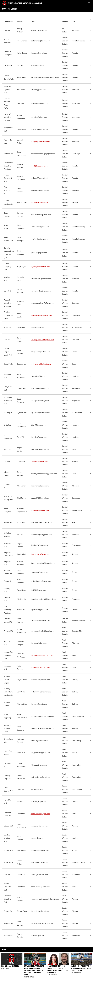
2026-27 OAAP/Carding (10, 966)
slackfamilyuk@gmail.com (40, 554)
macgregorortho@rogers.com (42, 655)
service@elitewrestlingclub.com (42, 340)
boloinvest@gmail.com (39, 202)
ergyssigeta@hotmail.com (40, 267)
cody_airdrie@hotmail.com (41, 364)
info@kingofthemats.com (40, 142)
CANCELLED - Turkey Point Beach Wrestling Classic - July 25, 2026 (81, 968)
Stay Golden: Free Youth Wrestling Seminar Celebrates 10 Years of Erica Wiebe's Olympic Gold (34, 970)
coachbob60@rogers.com (40, 667)
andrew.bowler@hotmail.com (41, 315)
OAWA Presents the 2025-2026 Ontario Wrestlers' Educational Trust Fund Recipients (57, 969)
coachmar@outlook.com (40, 510)
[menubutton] (89, 3)
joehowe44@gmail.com (39, 461)
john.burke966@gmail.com (40, 814)
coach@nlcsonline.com (39, 166)
